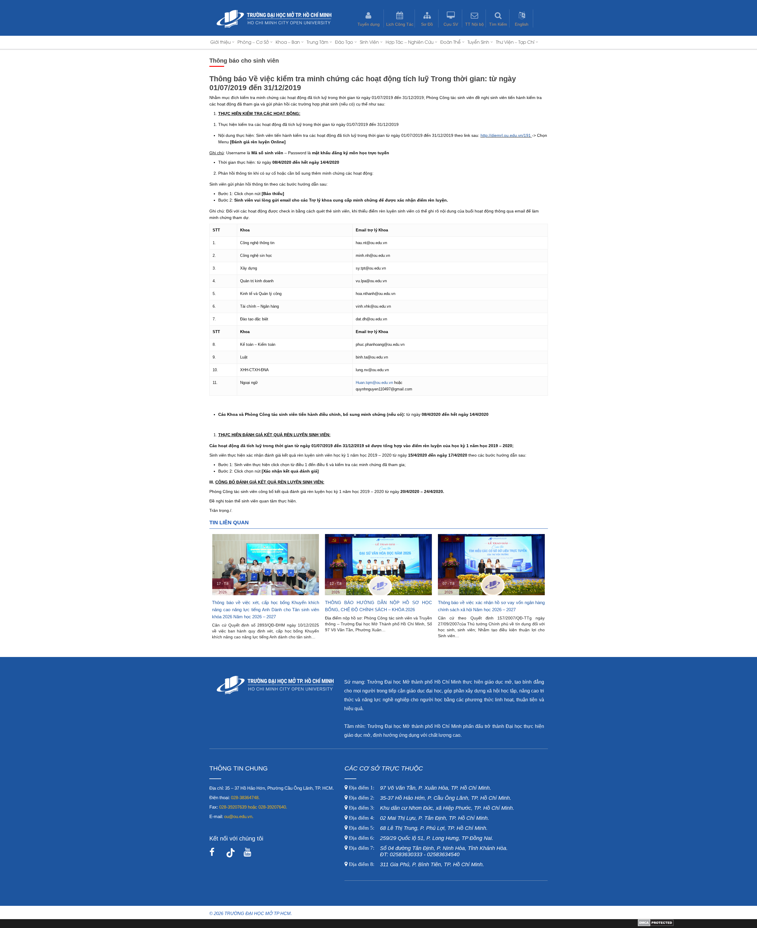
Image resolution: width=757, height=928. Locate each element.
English (521, 24)
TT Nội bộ (474, 24)
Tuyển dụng (369, 24)
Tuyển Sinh (478, 42)
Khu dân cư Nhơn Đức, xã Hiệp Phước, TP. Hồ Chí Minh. (430, 808)
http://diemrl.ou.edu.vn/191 (506, 135)
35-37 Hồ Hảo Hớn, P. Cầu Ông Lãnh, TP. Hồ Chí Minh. (429, 798)
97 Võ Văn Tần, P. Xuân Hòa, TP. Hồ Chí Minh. (419, 788)
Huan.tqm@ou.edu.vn (374, 382)
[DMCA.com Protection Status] (656, 924)
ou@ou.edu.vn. (238, 816)
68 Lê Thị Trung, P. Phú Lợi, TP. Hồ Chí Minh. (417, 828)
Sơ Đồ (427, 24)
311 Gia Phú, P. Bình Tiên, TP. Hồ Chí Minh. (416, 864)
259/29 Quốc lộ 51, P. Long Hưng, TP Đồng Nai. (421, 838)
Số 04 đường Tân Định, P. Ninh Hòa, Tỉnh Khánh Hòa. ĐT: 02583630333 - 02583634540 (427, 851)
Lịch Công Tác (399, 24)
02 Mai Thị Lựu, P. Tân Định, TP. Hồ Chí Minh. (418, 818)
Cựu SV (451, 24)
